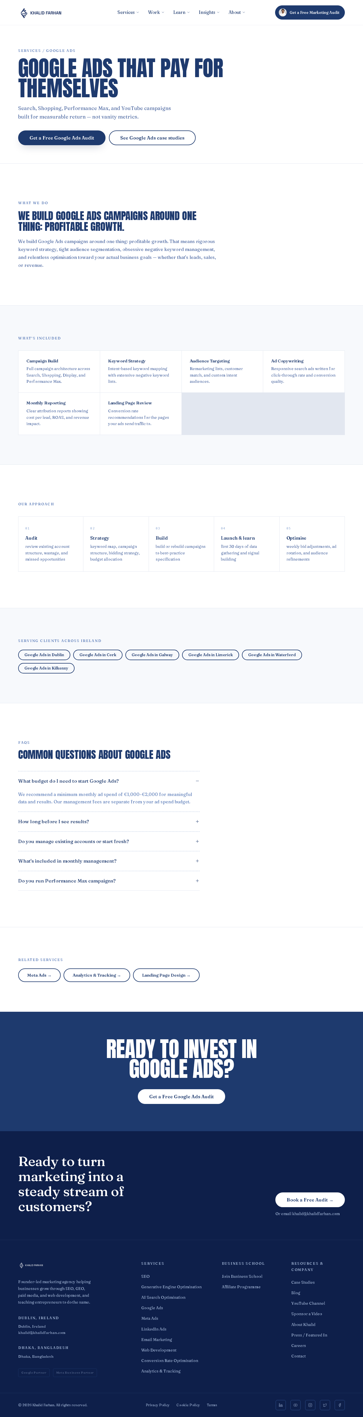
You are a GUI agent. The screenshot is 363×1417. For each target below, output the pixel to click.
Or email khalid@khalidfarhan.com (307, 1213)
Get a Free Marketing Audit (314, 12)
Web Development (158, 1350)
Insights (207, 12)
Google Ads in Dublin (44, 654)
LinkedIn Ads (153, 1329)
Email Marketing (156, 1339)
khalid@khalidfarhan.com (42, 1332)
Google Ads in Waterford (272, 654)
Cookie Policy (188, 1405)
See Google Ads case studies (152, 138)
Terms (212, 1405)
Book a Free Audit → (310, 1200)
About (235, 12)
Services (126, 12)
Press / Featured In (309, 1335)
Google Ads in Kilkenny (46, 668)
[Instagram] (310, 1405)
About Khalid (303, 1324)
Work (154, 12)
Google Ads (152, 1307)
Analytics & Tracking (161, 1371)
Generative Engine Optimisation (171, 1286)
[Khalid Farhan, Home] (71, 1265)
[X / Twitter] (325, 1405)
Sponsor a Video (306, 1313)
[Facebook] (340, 1405)
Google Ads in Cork (97, 654)
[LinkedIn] (281, 1405)
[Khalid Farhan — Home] (67, 12)
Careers (298, 1345)
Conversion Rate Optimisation (169, 1360)
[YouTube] (295, 1405)
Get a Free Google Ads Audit (61, 138)
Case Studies (303, 1282)
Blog (295, 1292)
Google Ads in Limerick (210, 654)
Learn (179, 12)
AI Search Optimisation (163, 1297)
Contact (298, 1356)
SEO (145, 1276)
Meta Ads (149, 1318)
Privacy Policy (158, 1405)
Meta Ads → (39, 975)
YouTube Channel (308, 1303)
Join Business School (242, 1276)
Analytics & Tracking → (97, 975)
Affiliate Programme (241, 1286)
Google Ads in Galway (152, 654)
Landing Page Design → (166, 975)
